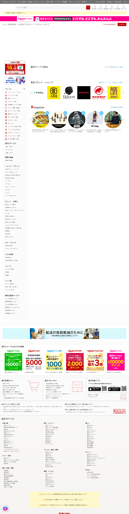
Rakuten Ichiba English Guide (11, 355)
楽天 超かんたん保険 (9, 453)
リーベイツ (77, 2)
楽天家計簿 (90, 417)
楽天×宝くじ (48, 410)
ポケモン (7, 159)
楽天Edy (6, 433)
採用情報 (82, 499)
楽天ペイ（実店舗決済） (52, 367)
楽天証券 (6, 442)
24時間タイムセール (10, 177)
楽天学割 (7, 203)
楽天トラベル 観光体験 (51, 397)
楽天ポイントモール (92, 426)
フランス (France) (92, 445)
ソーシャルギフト (10, 259)
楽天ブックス (7, 395)
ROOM (7, 242)
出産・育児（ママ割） (11, 256)
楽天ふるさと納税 (10, 192)
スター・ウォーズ (10, 156)
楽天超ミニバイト (92, 435)
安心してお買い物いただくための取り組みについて (79, 379)
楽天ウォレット (8, 444)
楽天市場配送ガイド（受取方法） (12, 361)
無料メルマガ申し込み (9, 359)
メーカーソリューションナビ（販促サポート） (58, 363)
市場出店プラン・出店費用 (53, 357)
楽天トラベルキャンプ (51, 399)
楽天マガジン (49, 447)
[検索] (88, 8)
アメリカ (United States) (93, 444)
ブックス (57, 2)
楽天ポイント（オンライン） (54, 365)
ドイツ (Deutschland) (93, 447)
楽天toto (47, 408)
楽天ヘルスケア (91, 400)
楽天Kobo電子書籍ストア (11, 397)
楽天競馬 (47, 411)
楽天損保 (6, 447)
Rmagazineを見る (117, 241)
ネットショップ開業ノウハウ (54, 361)
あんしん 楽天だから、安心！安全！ (119, 381)
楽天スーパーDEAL (10, 174)
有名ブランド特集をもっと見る (113, 214)
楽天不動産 (90, 415)
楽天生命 (6, 449)
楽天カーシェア (49, 404)
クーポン (7, 183)
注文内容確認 (7, 367)
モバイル (5, 2)
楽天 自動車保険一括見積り (11, 451)
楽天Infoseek (49, 427)
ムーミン (7, 162)
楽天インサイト (91, 433)
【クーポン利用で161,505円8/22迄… (48, 170)
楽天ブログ (48, 434)
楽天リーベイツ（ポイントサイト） (15, 180)
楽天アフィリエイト (50, 431)
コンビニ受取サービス (11, 268)
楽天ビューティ (91, 404)
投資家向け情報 (44, 499)
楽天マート (7, 410)
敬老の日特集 (8, 130)
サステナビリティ (93, 366)
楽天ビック (7, 402)
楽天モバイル (49, 422)
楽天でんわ (48, 425)
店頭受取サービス (10, 280)
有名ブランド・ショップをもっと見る (111, 128)
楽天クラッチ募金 (93, 364)
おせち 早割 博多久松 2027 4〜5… (116, 170)
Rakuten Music (49, 450)
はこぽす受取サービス (11, 274)
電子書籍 (64, 2)
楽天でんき (90, 395)
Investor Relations (53, 499)
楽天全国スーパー (9, 411)
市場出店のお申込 (51, 355)
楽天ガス (89, 397)
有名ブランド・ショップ (12, 139)
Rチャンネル (48, 443)
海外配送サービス (10, 283)
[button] (101, 7)
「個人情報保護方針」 (28, 381)
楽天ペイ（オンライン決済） (12, 429)
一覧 (23, 58)
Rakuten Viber (49, 436)
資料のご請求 (60, 355)
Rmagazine (8, 227)
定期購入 (7, 200)
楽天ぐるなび (90, 408)
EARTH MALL (9, 215)
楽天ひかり (48, 423)
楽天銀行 (6, 440)
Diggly (7, 245)
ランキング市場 (9, 239)
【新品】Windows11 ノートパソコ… (37, 170)
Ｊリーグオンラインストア (11, 419)
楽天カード (7, 428)
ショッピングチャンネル (12, 195)
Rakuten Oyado (49, 402)
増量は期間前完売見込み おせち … (104, 170)
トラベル (36, 2)
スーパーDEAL (21, 2)
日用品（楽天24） (10, 186)
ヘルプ (125, 2)
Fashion (30, 2)
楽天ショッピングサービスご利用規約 (13, 363)
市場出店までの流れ (51, 359)
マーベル (7, 153)
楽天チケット (49, 449)
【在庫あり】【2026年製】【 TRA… (71, 170)
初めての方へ (6, 353)
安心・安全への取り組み (9, 357)
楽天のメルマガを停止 (18, 367)
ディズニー (8, 150)
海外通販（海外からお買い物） (13, 197)
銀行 (52, 2)
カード (43, 2)
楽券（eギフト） (9, 206)
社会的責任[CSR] (65, 499)
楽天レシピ (90, 406)
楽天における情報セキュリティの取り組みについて (79, 374)
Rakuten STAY (49, 400)
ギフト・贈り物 (9, 253)
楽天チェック (90, 431)
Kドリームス (48, 413)
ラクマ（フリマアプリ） (12, 218)
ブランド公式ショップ (11, 142)
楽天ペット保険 (8, 456)
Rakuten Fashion (10, 148)
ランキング (12, 2)
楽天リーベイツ (8, 413)
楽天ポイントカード (92, 424)
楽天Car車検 (90, 411)
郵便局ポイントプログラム (12, 277)
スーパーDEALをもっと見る (114, 57)
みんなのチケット (50, 452)
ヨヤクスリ (90, 399)
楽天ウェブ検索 (49, 429)
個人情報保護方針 (91, 499)
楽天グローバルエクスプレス (12, 421)
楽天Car (89, 410)
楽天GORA (48, 406)
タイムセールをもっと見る (114, 183)
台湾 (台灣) (90, 442)
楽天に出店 (117, 2)
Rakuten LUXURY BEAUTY (12, 145)
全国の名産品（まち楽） (12, 230)
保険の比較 (7, 455)
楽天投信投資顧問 (9, 445)
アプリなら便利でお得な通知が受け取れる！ (100, 353)
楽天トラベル (49, 395)
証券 (47, 2)
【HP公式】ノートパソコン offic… (93, 170)
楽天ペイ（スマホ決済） (10, 431)
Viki (46, 445)
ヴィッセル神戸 (49, 456)
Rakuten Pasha (91, 429)
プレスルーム (74, 499)
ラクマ (70, 2)
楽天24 (84, 2)
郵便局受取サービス (10, 271)
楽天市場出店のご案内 (52, 353)
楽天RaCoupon (8, 417)
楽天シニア (90, 402)
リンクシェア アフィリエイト (53, 432)
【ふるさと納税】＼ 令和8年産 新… (81, 170)
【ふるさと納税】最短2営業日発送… (60, 170)
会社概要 (35, 499)
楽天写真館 (90, 413)
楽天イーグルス (49, 454)
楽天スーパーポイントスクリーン (96, 428)
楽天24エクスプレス (10, 189)
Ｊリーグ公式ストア (10, 165)
